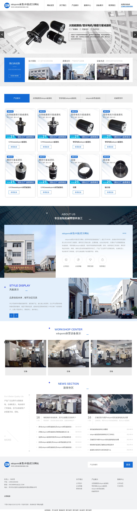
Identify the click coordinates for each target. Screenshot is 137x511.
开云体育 (55, 510)
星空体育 (69, 510)
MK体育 (82, 510)
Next (135, 34)
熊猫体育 (62, 510)
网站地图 (40, 504)
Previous (2, 34)
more (124, 233)
